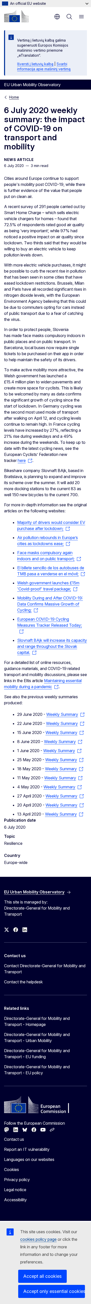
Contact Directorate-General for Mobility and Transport (44, 968)
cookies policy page (38, 1239)
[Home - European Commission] (16, 16)
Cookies (11, 1169)
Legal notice (15, 1189)
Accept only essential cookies (54, 1291)
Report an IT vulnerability (27, 1149)
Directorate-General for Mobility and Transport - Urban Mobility (37, 1037)
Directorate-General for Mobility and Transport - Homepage (37, 1021)
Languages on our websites (29, 1159)
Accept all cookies (42, 1276)
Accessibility (15, 1199)
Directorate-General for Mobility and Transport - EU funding (37, 1053)
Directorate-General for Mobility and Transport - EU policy (37, 1069)
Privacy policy (17, 1179)
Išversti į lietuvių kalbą (35, 64)
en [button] (57, 16)
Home (14, 97)
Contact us (14, 1139)
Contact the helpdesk (23, 981)
